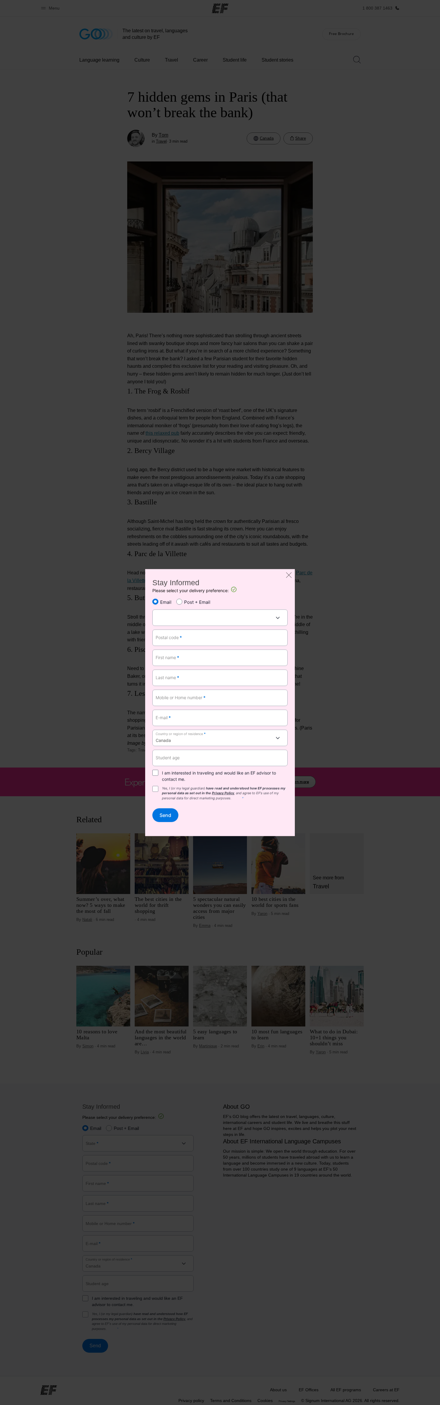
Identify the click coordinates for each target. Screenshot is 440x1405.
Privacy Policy (223, 793)
